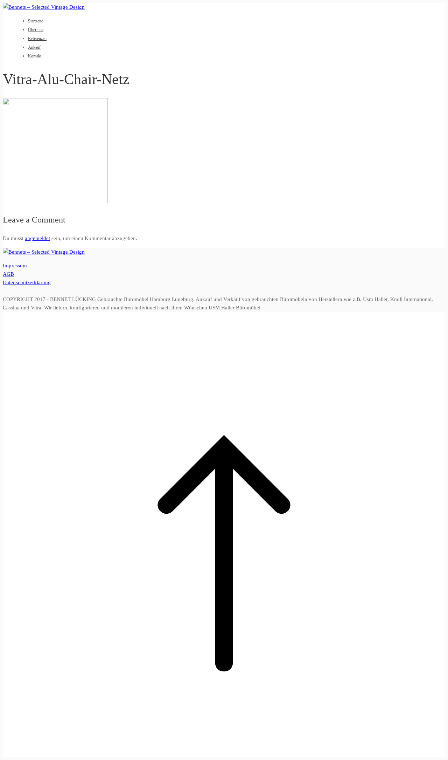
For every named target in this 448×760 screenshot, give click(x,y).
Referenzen (37, 38)
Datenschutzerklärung (27, 282)
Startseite (35, 21)
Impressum (15, 265)
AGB (8, 274)
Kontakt (34, 56)
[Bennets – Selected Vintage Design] (44, 7)
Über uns (35, 29)
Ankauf (34, 47)
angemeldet (37, 238)
